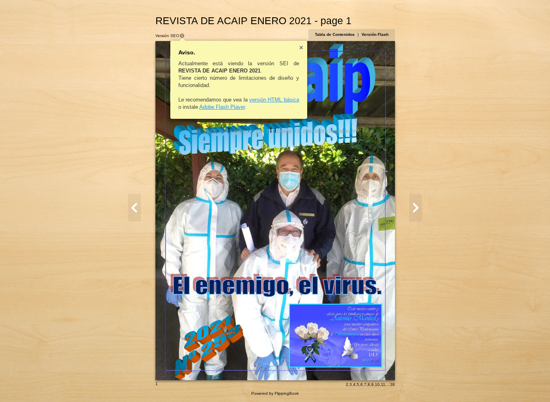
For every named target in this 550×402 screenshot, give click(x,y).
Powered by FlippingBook (275, 393)
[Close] (301, 47)
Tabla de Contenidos (335, 34)
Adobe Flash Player (222, 107)
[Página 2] (415, 208)
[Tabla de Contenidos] (134, 208)
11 (383, 384)
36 (392, 384)
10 (377, 384)
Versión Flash (375, 34)
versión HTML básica (274, 100)
